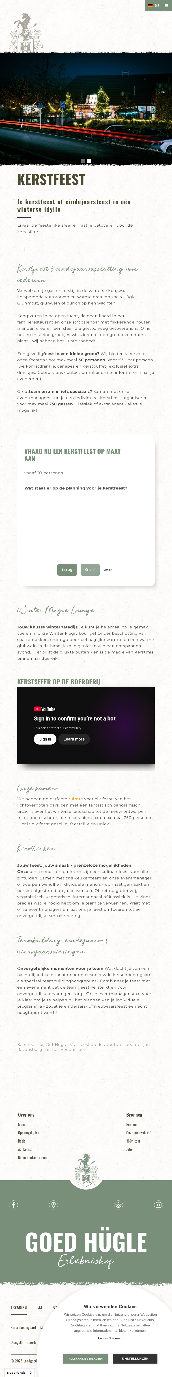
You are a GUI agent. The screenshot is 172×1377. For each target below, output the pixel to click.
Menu (22, 1124)
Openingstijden (28, 1132)
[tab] (19, 1309)
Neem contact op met (33, 1157)
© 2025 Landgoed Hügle (28, 1361)
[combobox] (19, 1372)
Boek (21, 1141)
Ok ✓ (90, 570)
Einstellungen (135, 1358)
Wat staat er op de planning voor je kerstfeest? (75, 488)
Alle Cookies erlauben (86, 1358)
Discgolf (16, 1342)
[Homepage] (26, 35)
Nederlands (16, 1372)
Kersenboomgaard (23, 1327)
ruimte (76, 798)
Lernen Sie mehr (110, 1338)
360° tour (133, 1141)
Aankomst (25, 1149)
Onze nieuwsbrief (138, 1132)
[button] (83, 161)
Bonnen (131, 1124)
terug (67, 570)
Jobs (129, 1149)
